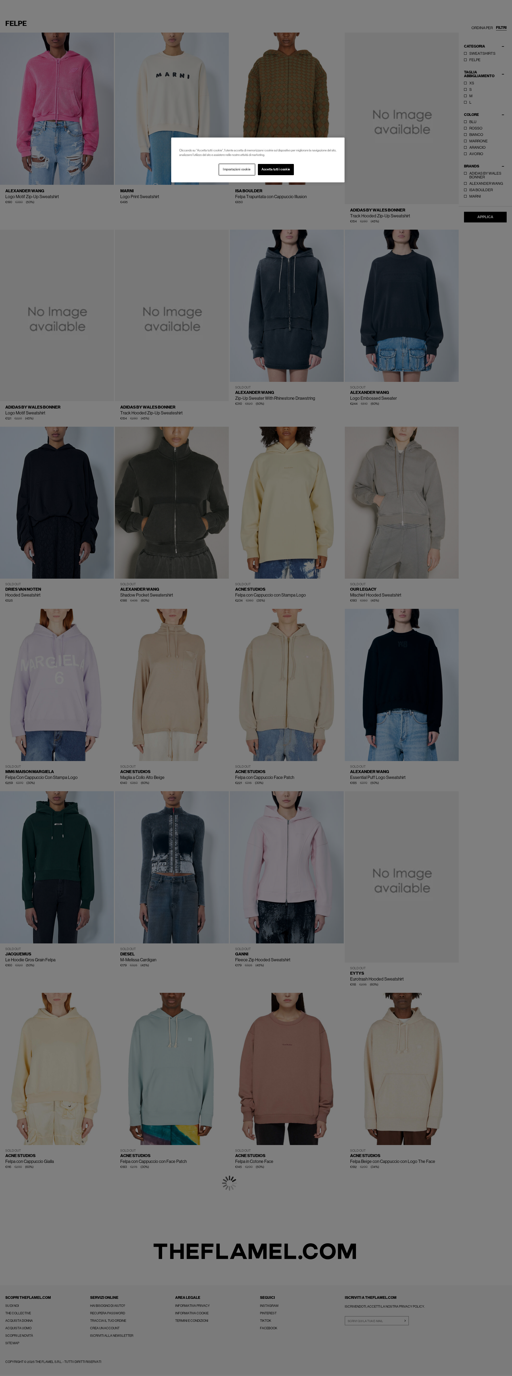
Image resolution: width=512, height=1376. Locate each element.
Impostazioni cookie (237, 169)
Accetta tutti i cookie (276, 169)
